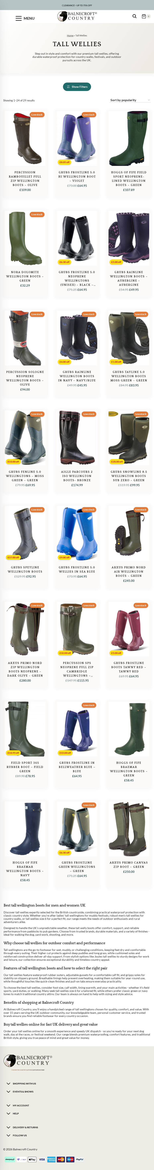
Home (70, 35)
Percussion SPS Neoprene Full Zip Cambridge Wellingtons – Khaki (77, 672)
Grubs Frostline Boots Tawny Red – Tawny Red (128, 667)
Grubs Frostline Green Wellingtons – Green (77, 867)
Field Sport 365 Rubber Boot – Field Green (25, 767)
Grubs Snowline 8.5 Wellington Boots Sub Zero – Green (129, 476)
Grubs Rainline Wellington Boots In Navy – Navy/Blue (77, 376)
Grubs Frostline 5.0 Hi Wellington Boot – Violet (77, 177)
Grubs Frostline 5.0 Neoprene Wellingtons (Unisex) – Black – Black (77, 281)
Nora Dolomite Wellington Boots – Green (25, 276)
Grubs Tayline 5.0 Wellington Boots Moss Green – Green (128, 376)
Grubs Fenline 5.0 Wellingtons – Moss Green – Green (25, 476)
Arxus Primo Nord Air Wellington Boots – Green (129, 572)
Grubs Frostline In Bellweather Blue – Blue (77, 767)
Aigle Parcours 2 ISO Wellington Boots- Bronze (77, 476)
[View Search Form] (135, 16)
